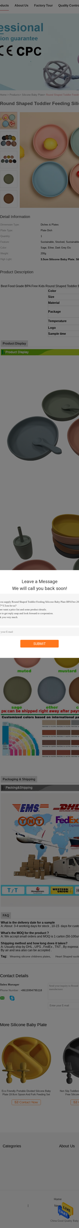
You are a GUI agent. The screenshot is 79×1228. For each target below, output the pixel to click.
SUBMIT (39, 644)
